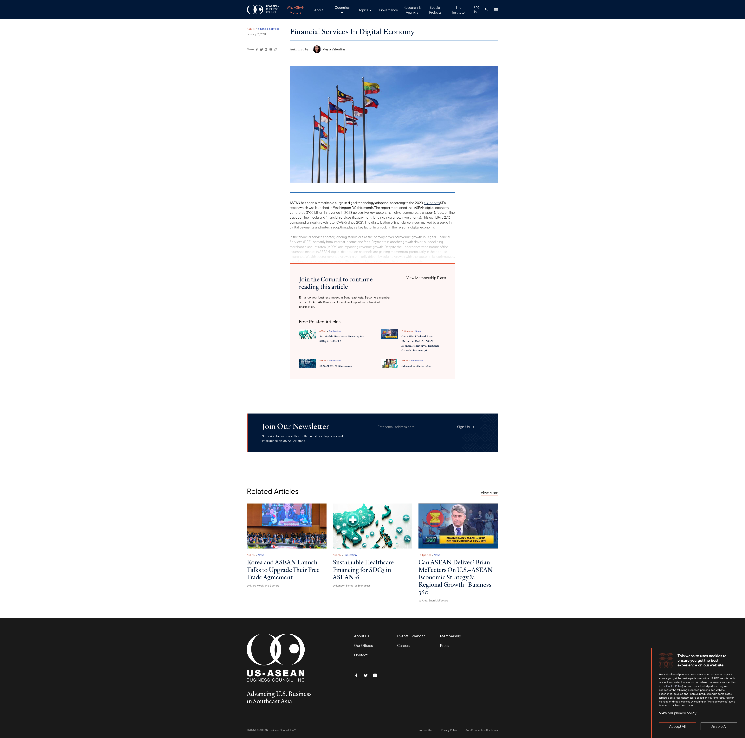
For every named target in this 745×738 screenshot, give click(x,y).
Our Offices (363, 645)
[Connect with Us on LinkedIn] (375, 675)
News (418, 331)
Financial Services (268, 28)
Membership (450, 635)
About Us (361, 635)
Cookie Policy (674, 686)
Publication (335, 331)
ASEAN (251, 28)
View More (489, 492)
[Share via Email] (270, 49)
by (351, 585)
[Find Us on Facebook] (356, 675)
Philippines (407, 331)
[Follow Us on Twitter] (365, 675)
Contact (360, 654)
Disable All (718, 726)
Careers (403, 645)
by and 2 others (263, 585)
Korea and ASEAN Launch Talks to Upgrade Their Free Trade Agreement (283, 569)
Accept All (677, 726)
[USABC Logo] (263, 9)
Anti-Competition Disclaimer (481, 730)
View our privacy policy (677, 712)
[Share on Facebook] (256, 49)
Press (444, 645)
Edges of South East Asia (416, 366)
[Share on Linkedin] (266, 49)
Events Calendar (411, 635)
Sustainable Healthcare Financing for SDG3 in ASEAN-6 (363, 569)
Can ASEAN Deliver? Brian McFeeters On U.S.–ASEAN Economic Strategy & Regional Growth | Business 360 (420, 343)
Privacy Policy (449, 730)
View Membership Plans (426, 277)
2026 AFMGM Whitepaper (335, 366)
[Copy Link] (275, 49)
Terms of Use (424, 730)
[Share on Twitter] (261, 49)
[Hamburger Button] (496, 9)
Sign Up (463, 426)
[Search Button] (486, 9)
